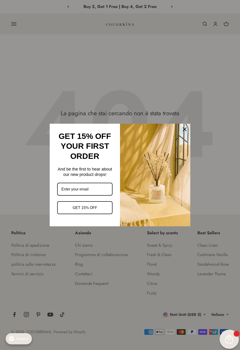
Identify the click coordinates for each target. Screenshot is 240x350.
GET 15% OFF (85, 208)
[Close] (184, 129)
